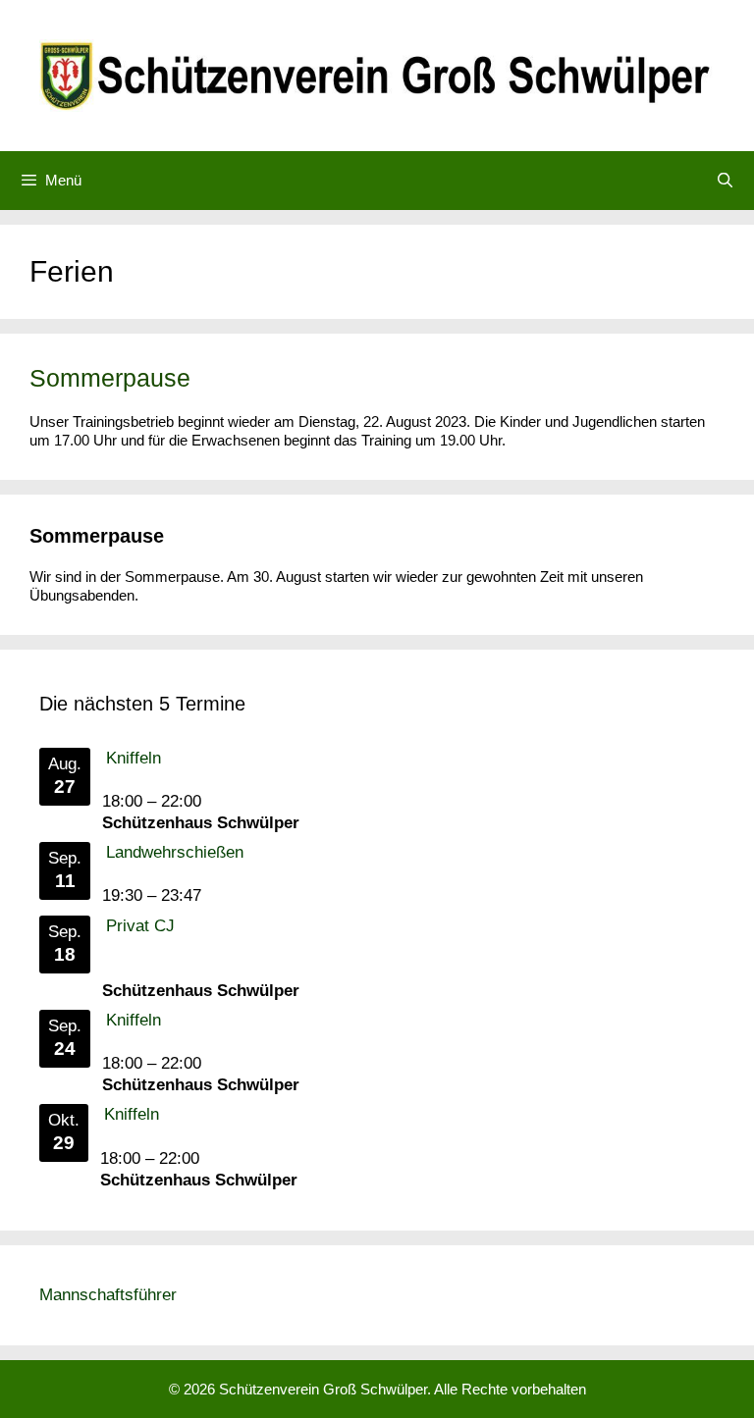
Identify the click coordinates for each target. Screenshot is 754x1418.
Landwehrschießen (174, 852)
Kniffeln (133, 758)
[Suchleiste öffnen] (725, 180)
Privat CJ (140, 926)
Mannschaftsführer (108, 1295)
